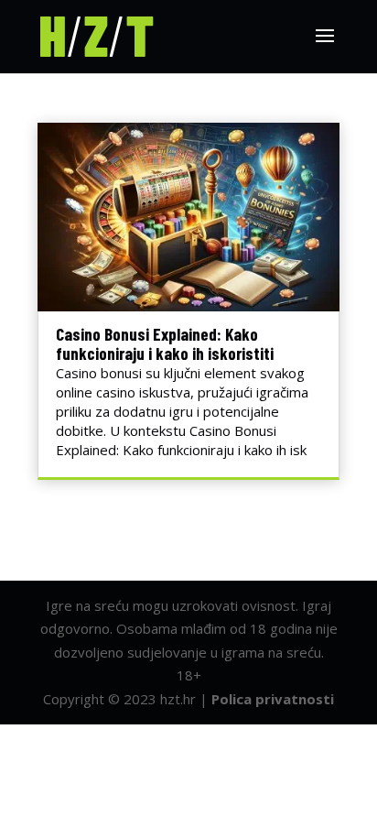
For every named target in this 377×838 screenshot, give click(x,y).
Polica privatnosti (272, 699)
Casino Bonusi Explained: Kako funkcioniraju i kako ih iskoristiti (165, 343)
